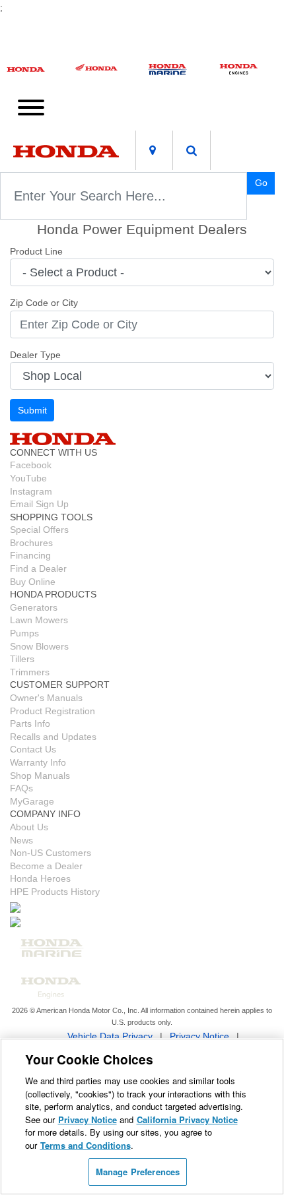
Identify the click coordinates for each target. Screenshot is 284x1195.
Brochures (31, 542)
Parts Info (30, 723)
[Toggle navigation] (30, 106)
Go (261, 182)
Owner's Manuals (46, 697)
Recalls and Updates (53, 736)
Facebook (31, 465)
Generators (33, 607)
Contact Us (33, 749)
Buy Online (32, 581)
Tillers (22, 659)
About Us (29, 827)
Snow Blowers (39, 646)
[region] (142, 1116)
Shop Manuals (40, 775)
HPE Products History (55, 891)
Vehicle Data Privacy (110, 1036)
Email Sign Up (39, 504)
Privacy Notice (199, 1036)
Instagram (31, 491)
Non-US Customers (50, 852)
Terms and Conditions (85, 1145)
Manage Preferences (138, 1171)
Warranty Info (38, 762)
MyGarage (32, 801)
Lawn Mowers (39, 620)
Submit (32, 410)
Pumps (24, 633)
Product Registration (52, 711)
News (21, 840)
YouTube (28, 478)
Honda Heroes (40, 878)
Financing (30, 555)
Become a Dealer (46, 866)
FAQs (21, 788)
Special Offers (39, 529)
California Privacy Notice (187, 1119)
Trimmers (30, 672)
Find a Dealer (38, 568)
